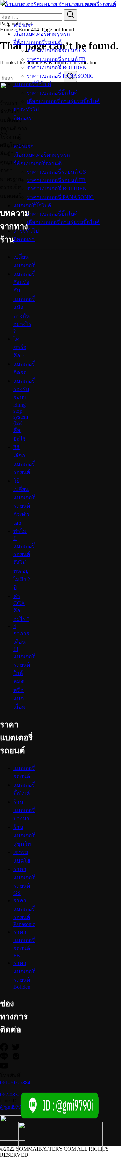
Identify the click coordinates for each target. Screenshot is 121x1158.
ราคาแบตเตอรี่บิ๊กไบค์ (52, 93)
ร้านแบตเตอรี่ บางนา (24, 810)
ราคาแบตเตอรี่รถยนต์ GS (56, 51)
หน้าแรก (23, 25)
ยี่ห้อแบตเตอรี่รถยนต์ (37, 42)
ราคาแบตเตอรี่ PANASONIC (60, 76)
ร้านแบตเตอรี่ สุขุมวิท (24, 835)
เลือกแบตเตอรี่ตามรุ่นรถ (41, 34)
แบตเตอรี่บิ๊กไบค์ (32, 84)
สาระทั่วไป (26, 109)
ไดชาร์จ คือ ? (19, 347)
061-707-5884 (15, 1082)
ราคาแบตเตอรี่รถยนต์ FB (56, 59)
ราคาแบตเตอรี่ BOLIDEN (57, 67)
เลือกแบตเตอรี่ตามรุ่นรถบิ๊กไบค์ (63, 101)
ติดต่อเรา (24, 118)
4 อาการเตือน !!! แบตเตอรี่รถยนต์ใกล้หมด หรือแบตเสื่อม (24, 666)
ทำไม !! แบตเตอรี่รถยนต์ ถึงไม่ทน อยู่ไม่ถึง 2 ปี (24, 559)
